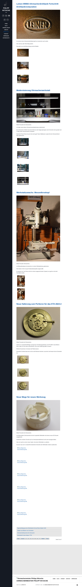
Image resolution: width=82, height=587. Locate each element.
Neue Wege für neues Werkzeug (30, 397)
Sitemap (63, 578)
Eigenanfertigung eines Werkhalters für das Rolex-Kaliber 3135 (31, 528)
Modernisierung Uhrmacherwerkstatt (33, 90)
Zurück (22, 538)
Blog (58, 578)
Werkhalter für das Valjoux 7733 (24, 535)
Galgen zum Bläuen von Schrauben (25, 530)
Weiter (43, 538)
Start (18, 538)
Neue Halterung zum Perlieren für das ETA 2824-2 (38, 304)
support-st (23, 584)
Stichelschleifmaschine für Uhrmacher (26, 532)
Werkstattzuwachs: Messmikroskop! (33, 192)
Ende (47, 538)
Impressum (74, 578)
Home (54, 578)
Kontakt (68, 578)
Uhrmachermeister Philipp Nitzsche (52, 584)
